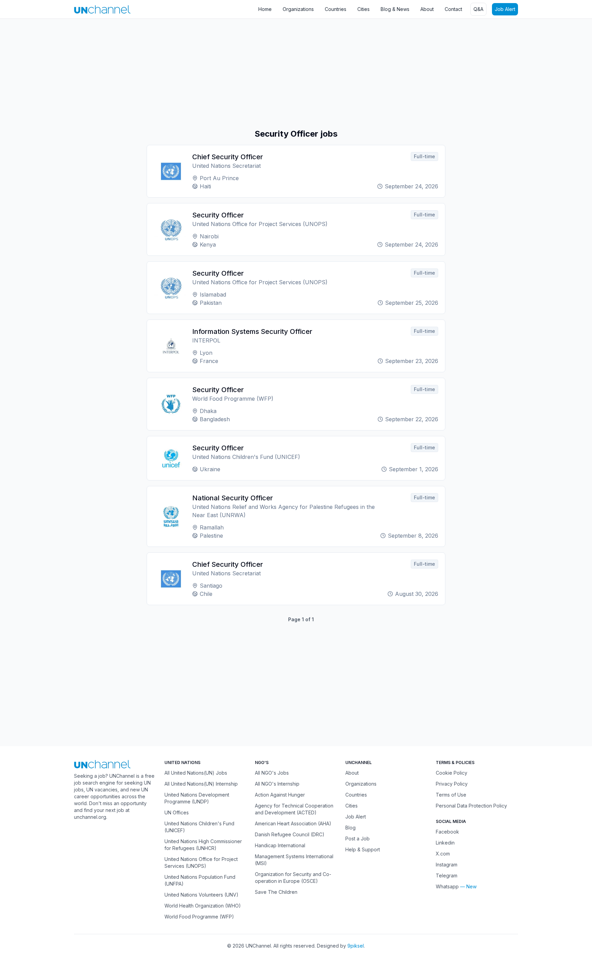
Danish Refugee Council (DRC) (289, 834)
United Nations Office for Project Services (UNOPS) (201, 862)
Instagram (446, 864)
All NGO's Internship (277, 784)
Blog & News (395, 9)
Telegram (446, 875)
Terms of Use (451, 795)
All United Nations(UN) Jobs (195, 773)
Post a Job (357, 838)
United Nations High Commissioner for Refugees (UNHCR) (203, 844)
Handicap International (280, 845)
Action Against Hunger (280, 795)
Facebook (447, 832)
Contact (453, 9)
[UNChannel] (102, 9)
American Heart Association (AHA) (293, 823)
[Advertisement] (205, 74)
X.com (443, 853)
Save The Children (276, 892)
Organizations (298, 9)
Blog (350, 827)
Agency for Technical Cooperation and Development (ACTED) (294, 809)
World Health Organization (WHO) (202, 906)
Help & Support (362, 849)
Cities (363, 9)
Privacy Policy (452, 784)
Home (265, 9)
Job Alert (505, 9)
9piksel (355, 946)
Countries (335, 9)
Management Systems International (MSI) (294, 859)
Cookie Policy (451, 773)
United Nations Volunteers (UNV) (201, 895)
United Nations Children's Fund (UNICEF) (199, 827)
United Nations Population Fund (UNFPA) (199, 880)
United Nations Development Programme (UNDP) (196, 798)
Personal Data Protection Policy (471, 806)
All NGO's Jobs (272, 773)
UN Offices (176, 812)
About (427, 9)
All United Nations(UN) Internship (201, 784)
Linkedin (445, 843)
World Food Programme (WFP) (199, 917)
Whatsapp (447, 886)
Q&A (478, 9)
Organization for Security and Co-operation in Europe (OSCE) (293, 877)
